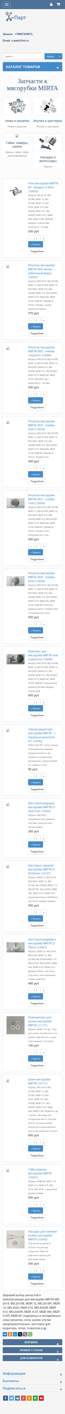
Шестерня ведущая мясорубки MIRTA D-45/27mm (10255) (42, 807)
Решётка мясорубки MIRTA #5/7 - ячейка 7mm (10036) (41, 499)
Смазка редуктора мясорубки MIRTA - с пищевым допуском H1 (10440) (42, 735)
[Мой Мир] (15, 1334)
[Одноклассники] (10, 1334)
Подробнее (37, 251)
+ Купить (36, 244)
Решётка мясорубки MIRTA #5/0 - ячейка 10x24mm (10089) (41, 351)
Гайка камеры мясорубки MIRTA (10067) (40, 1173)
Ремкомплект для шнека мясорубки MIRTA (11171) (40, 1021)
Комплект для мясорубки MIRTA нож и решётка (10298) (43, 655)
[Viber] (25, 1334)
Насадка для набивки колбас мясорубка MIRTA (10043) (42, 1235)
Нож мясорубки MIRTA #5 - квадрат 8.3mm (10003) (43, 187)
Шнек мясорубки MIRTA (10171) (39, 1081)
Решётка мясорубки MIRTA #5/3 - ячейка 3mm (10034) (41, 425)
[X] (20, 1334)
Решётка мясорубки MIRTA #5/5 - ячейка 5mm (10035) (41, 577)
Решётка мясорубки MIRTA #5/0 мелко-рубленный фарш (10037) (41, 271)
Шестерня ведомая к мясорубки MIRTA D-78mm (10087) (42, 943)
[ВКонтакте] (5, 1334)
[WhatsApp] (30, 1334)
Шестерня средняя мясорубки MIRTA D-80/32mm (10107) (42, 869)
